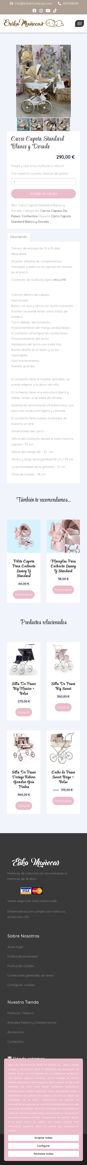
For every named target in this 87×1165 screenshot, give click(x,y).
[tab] (19, 236)
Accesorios (15, 1032)
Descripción (18, 237)
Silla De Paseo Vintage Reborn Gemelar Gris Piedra (24, 779)
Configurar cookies (21, 985)
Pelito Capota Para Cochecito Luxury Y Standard (23, 568)
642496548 (70, 3)
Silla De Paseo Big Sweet (63, 686)
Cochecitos (30, 216)
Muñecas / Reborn (20, 1013)
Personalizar (24, 594)
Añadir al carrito (43, 193)
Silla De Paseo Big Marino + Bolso (24, 689)
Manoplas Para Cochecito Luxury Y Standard (63, 566)
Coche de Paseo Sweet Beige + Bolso (63, 777)
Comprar (23, 712)
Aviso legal (15, 947)
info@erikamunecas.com (33, 3)
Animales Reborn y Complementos (31, 1022)
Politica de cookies (20, 966)
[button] (76, 81)
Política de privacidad (22, 956)
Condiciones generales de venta (30, 975)
